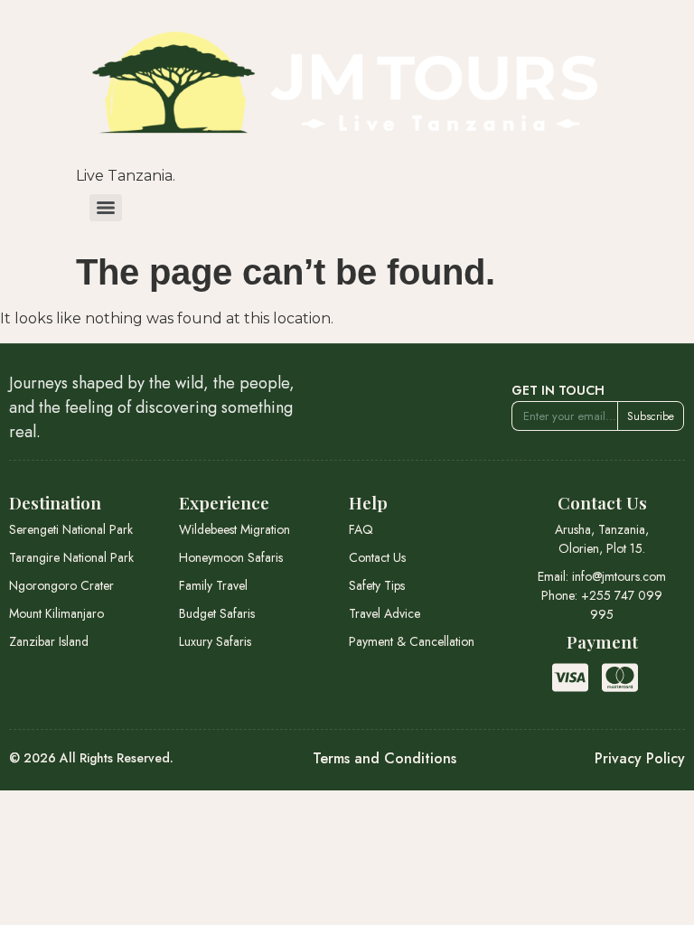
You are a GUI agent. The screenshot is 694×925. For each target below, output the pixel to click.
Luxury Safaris (215, 641)
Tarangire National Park (71, 557)
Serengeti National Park (71, 529)
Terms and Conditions (384, 758)
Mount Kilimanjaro (56, 613)
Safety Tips (377, 585)
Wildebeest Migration (234, 529)
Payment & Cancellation (411, 641)
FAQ (361, 529)
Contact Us (377, 557)
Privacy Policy (640, 758)
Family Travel (213, 585)
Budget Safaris (217, 613)
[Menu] (105, 207)
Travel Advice (384, 613)
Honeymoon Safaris (231, 557)
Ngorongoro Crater (61, 585)
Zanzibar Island (49, 641)
